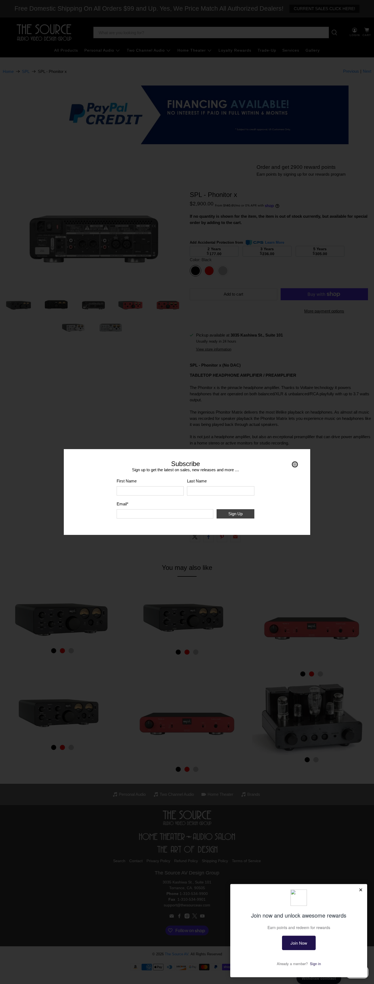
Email (122, 504)
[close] (295, 464)
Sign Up (235, 513)
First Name (127, 481)
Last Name (197, 481)
